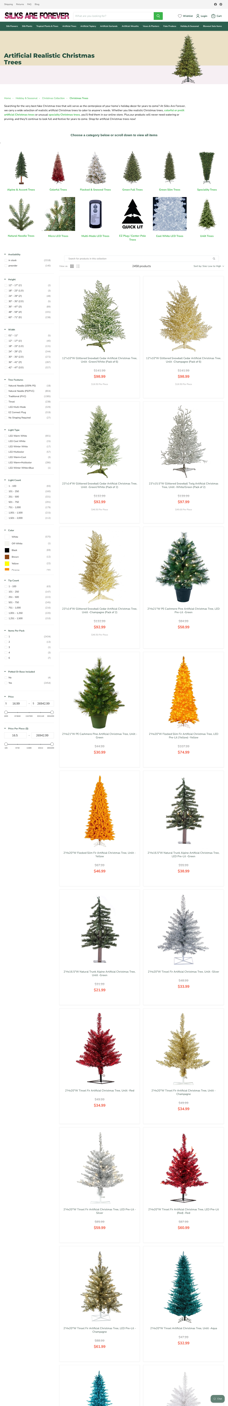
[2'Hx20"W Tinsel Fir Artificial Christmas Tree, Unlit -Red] (99, 1048)
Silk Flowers (12, 26)
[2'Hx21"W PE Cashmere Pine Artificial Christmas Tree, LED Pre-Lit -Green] (183, 566)
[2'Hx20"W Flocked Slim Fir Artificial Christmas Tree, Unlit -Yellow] (99, 811)
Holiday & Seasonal (189, 26)
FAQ (29, 4)
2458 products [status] (141, 266)
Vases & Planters (151, 26)
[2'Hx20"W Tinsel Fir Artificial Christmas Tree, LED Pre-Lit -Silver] (99, 1167)
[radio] (72, 266)
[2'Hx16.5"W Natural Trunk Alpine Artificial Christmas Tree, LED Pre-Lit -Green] (183, 811)
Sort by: (207, 266)
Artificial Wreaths (130, 26)
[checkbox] (28, 260)
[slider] (6, 712)
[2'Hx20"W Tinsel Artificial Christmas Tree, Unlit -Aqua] (183, 1286)
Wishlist (188, 16)
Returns (20, 4)
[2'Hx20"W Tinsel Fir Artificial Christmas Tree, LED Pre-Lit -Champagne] (99, 1286)
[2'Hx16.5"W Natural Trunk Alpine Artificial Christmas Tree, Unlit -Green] (99, 929)
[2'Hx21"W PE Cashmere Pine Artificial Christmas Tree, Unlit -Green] (99, 692)
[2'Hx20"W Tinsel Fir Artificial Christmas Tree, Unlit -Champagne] (183, 1048)
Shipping (8, 4)
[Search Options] (218, 259)
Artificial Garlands (109, 26)
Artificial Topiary (88, 26)
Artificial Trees (69, 26)
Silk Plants (27, 26)
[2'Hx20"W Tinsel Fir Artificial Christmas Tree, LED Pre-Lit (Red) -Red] (183, 1167)
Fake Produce (169, 26)
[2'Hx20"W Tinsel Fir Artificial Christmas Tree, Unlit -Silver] (183, 929)
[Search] (158, 16)
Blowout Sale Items (212, 26)
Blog (37, 4)
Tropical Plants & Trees (47, 26)
